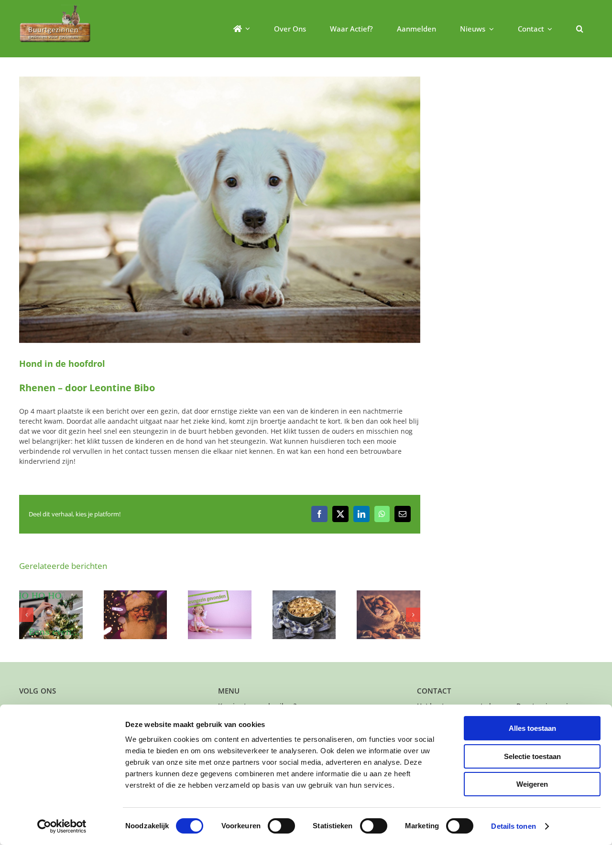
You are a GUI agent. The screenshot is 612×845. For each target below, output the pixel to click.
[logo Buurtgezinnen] (55, 7)
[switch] (281, 826)
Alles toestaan (532, 728)
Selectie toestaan (532, 756)
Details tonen (513, 826)
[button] (580, 28)
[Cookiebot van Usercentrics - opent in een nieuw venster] (62, 826)
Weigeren (532, 784)
